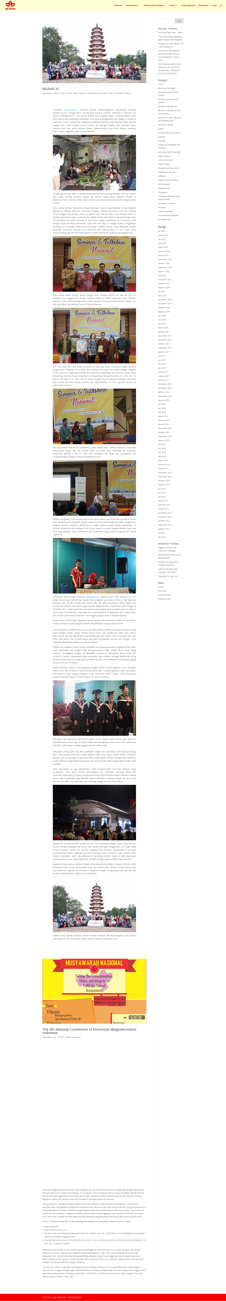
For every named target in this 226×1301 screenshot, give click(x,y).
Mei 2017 (162, 364)
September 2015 (165, 436)
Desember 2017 (165, 336)
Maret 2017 (163, 372)
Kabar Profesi (108, 93)
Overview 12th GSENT (167, 572)
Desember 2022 (165, 259)
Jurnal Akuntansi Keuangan (169, 152)
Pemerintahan (164, 184)
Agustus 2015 (164, 440)
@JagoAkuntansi (71, 109)
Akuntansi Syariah (165, 124)
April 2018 (162, 323)
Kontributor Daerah (123, 93)
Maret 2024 (163, 235)
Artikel (172, 5)
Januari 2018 (163, 332)
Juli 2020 (161, 291)
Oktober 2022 (164, 263)
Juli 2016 (161, 404)
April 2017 (162, 368)
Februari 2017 (164, 376)
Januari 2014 (163, 509)
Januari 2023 (163, 255)
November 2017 (165, 340)
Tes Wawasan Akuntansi (168, 215)
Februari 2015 (164, 464)
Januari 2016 (163, 424)
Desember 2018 (165, 299)
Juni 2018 (162, 315)
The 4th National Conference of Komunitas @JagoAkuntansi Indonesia (89, 1031)
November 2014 (165, 476)
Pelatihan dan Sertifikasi (168, 180)
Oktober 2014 (164, 480)
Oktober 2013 (164, 521)
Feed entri (162, 591)
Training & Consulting (153, 5)
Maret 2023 (163, 247)
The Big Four (171, 576)
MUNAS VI (50, 88)
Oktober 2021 (164, 283)
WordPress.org (164, 599)
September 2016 (165, 396)
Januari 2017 (163, 380)
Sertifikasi (162, 207)
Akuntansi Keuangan (166, 88)
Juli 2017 (161, 356)
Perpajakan (163, 192)
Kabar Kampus (79, 93)
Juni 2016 (162, 408)
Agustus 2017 (164, 352)
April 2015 (162, 456)
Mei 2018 (162, 319)
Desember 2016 (165, 384)
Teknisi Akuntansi (165, 211)
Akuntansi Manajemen (167, 106)
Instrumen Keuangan (167, 550)
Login (214, 5)
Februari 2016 (164, 420)
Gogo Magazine (188, 5)
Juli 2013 (161, 533)
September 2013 (165, 525)
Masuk (161, 587)
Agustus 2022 (164, 271)
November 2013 (165, 517)
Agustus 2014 (164, 484)
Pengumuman (164, 188)
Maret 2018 (163, 327)
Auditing (161, 137)
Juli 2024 (161, 231)
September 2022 (165, 267)
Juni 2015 (162, 448)
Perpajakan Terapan (166, 203)
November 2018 (165, 303)
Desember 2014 (165, 472)
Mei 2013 (162, 537)
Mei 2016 (162, 412)
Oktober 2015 (164, 432)
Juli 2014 (161, 488)
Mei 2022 (162, 275)
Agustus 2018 (164, 311)
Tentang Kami (131, 5)
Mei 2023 (162, 239)
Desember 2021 (165, 279)
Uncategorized (164, 219)
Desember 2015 (165, 428)
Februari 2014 (164, 504)
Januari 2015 (163, 468)
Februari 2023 (164, 251)
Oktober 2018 (164, 307)
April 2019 (162, 295)
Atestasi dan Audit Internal (169, 133)
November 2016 (165, 388)
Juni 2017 (162, 360)
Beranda (118, 5)
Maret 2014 (163, 500)
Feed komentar (164, 595)
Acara (69, 93)
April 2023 (162, 243)
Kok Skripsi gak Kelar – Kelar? (170, 32)
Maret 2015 (163, 460)
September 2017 (165, 348)
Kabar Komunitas (93, 93)
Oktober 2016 (164, 392)
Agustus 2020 (164, 287)
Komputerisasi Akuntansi (168, 168)
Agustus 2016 (164, 400)
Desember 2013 (165, 513)
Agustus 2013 (164, 529)
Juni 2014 (162, 492)
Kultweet (162, 176)
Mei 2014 (162, 497)
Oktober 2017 (164, 344)
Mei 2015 (162, 452)
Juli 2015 (161, 444)
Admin (49, 93)
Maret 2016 (163, 416)
